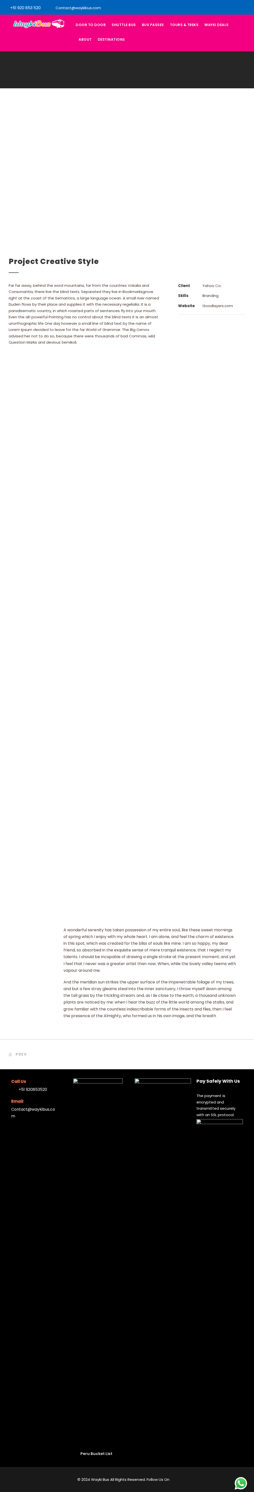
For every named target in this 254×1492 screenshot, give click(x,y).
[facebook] (239, 7)
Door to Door (91, 24)
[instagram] (247, 7)
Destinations (111, 39)
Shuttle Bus (124, 24)
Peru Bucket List (96, 1453)
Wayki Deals (216, 24)
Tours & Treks (184, 24)
